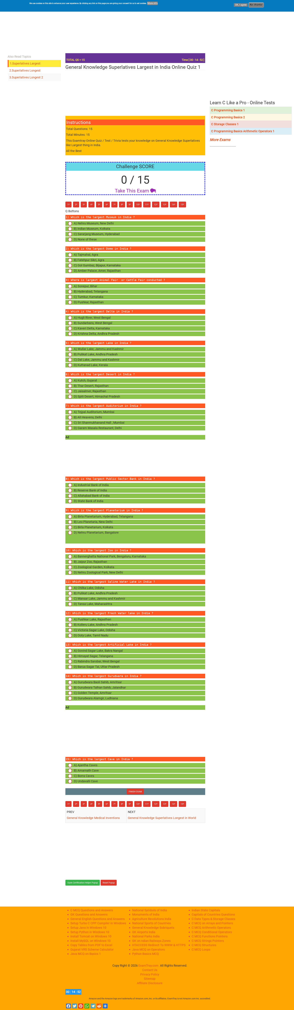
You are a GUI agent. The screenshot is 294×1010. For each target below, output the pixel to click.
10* (138, 204)
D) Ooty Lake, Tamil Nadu (91, 635)
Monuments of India (145, 914)
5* (99, 204)
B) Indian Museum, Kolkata (92, 228)
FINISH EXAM (135, 791)
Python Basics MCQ (145, 954)
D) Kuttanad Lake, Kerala (91, 365)
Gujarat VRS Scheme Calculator (92, 949)
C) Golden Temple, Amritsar (93, 693)
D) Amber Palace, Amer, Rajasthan (97, 271)
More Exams (220, 140)
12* (155, 204)
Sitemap (149, 979)
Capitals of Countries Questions (213, 914)
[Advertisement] (150, 29)
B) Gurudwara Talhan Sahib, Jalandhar (100, 687)
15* (182, 204)
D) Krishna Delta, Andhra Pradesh (96, 333)
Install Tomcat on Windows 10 (90, 936)
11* (147, 204)
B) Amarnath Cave (86, 770)
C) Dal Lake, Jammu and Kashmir (96, 359)
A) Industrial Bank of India (91, 485)
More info (152, 3)
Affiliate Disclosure (149, 983)
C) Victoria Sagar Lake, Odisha (94, 630)
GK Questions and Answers (88, 914)
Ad (67, 437)
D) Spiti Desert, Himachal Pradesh (97, 396)
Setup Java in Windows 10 (88, 927)
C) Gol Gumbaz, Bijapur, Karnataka (97, 265)
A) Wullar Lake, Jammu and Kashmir (99, 349)
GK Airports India (143, 932)
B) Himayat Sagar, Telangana (93, 656)
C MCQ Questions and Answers (91, 910)
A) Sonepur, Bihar (85, 286)
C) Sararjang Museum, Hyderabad (97, 234)
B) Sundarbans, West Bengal (93, 323)
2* (76, 204)
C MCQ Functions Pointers (210, 936)
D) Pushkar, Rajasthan (89, 302)
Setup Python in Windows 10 (89, 932)
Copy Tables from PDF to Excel (91, 945)
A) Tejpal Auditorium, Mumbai (94, 412)
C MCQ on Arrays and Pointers (212, 923)
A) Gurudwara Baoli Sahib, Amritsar (98, 682)
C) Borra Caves (84, 776)
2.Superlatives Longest (25, 70)
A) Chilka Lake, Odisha (89, 588)
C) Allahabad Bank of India (92, 496)
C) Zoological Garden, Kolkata (94, 567)
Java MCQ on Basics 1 (85, 954)
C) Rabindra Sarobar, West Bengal (97, 661)
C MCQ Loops (201, 949)
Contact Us (149, 970)
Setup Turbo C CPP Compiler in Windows (98, 923)
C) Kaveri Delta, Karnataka (92, 328)
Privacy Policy (149, 974)
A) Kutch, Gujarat (85, 380)
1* (68, 204)
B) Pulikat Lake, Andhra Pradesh (96, 354)
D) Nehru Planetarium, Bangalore (93, 537)
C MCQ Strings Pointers (208, 941)
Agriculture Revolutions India (151, 919)
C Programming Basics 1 (228, 110)
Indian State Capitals (206, 910)
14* (173, 204)
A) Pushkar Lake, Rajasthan (92, 619)
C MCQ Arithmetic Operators (211, 927)
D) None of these (85, 239)
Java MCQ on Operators (148, 949)
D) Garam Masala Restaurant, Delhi (98, 428)
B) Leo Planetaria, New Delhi (93, 522)
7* (114, 204)
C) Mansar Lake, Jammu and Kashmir (99, 598)
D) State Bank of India (88, 501)
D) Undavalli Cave (86, 781)
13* (164, 204)
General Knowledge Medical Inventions (93, 818)
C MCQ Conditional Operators (212, 932)
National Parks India (146, 936)
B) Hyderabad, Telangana (91, 291)
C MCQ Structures (204, 945)
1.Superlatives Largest (25, 63)
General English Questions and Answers (97, 919)
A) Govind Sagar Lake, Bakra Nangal (98, 650)
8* (122, 204)
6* (107, 204)
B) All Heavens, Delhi (88, 417)
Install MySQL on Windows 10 (90, 941)
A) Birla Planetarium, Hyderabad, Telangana (103, 516)
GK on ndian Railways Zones (151, 941)
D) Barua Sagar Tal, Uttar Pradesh (97, 667)
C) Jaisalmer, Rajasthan (90, 391)
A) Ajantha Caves (85, 765)
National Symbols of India (149, 910)
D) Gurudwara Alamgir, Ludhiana (96, 698)
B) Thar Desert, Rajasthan (91, 386)
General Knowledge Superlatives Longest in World (162, 818)
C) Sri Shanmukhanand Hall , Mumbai (99, 422)
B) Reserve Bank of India (90, 490)
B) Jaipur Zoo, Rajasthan (90, 562)
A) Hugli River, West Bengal (92, 317)
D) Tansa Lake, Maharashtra (93, 604)
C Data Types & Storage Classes (213, 919)
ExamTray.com (148, 965)
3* (84, 204)
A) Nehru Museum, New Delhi (94, 223)
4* (91, 204)
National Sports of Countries (151, 923)
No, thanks (256, 5)
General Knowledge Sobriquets (153, 927)
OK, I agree (241, 4)
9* (130, 204)
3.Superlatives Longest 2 (26, 77)
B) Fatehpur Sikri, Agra (89, 260)
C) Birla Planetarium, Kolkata (93, 527)
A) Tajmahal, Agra (86, 254)
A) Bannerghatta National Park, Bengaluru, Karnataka (110, 556)
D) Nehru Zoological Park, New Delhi (98, 572)
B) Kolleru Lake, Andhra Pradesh (96, 625)
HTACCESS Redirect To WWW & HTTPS (159, 945)
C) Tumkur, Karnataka (88, 297)
